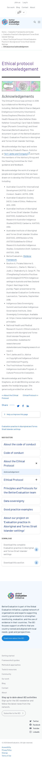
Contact (25, 7)
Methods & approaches (11, 665)
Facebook (36, 725)
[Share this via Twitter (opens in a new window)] (18, 406)
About (32, 7)
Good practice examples (18, 509)
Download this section (14, 562)
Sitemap (5, 753)
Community (6, 674)
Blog (18, 7)
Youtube (36, 728)
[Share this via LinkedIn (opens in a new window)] (28, 406)
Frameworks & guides (11, 660)
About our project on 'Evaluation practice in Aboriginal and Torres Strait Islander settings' (20, 524)
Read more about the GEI (14, 638)
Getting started (8, 655)
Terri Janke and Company (15, 153)
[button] (35, 22)
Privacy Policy (6, 750)
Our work (10, 7)
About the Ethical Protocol (14, 463)
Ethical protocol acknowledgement (15, 47)
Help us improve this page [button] (17, 414)
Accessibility (6, 747)
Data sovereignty (14, 501)
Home (4, 32)
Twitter (36, 721)
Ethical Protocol (13, 479)
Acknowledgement (11, 472)
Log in (25, 2)
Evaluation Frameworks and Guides (21, 32)
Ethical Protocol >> (30, 395)
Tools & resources (9, 669)
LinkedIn (36, 732)
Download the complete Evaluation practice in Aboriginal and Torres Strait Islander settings (19, 549)
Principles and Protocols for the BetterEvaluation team (20, 490)
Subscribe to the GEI (12, 713)
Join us (17, 2)
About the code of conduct (20, 444)
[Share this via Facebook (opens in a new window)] (23, 406)
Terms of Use (6, 756)
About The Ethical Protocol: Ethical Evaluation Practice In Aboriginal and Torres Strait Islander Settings (19, 41)
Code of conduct (14, 452)
